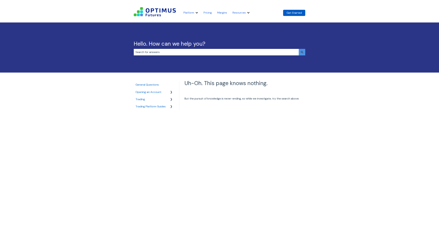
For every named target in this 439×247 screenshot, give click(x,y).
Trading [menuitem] (140, 99)
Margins (222, 12)
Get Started (294, 13)
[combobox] (216, 52)
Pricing (208, 12)
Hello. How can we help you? (169, 43)
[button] (171, 92)
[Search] (302, 52)
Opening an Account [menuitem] (148, 92)
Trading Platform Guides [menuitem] (150, 106)
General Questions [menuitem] (147, 84)
